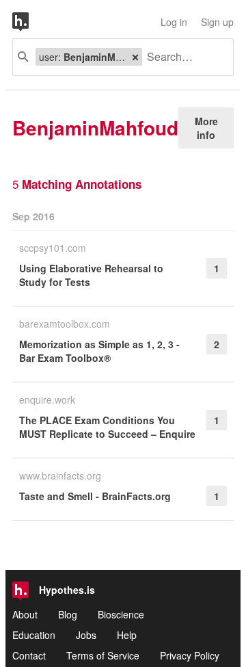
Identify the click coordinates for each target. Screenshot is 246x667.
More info (206, 128)
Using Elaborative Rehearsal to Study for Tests (91, 275)
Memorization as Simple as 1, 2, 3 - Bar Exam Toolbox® (99, 351)
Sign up (217, 22)
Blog (67, 614)
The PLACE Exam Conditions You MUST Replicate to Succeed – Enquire (107, 427)
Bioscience (121, 614)
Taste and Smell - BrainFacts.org (95, 496)
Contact (29, 655)
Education (33, 635)
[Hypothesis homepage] (30, 21)
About (25, 614)
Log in (174, 22)
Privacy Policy (189, 655)
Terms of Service (102, 655)
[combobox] (182, 57)
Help (127, 635)
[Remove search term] (135, 57)
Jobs (86, 635)
